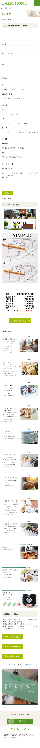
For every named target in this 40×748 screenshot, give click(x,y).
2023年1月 (12, 664)
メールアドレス (7, 53)
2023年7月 (28, 664)
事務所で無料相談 (12, 647)
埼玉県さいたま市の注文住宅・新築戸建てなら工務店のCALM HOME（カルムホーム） (20, 735)
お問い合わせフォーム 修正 (15, 26)
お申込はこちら (20, 321)
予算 (3, 64)
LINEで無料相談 (12, 637)
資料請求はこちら (12, 656)
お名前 (4, 44)
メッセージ (5, 177)
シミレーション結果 (11, 205)
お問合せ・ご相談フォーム (20, 721)
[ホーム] (2, 8)
